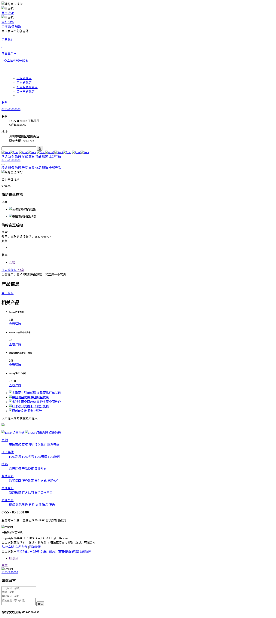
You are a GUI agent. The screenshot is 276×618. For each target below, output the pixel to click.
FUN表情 (41, 456)
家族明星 (28, 444)
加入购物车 (9, 270)
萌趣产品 (8, 500)
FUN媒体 (8, 452)
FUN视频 (28, 456)
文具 (32, 156)
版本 (5, 255)
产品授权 (28, 468)
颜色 (5, 241)
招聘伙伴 (53, 480)
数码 (18, 156)
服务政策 (28, 480)
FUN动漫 (15, 456)
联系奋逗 (53, 444)
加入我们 (41, 444)
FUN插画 (54, 456)
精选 (5, 156)
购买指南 (15, 480)
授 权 (5, 464)
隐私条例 (21, 547)
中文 (5, 565)
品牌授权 (15, 468)
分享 (20, 270)
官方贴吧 (28, 492)
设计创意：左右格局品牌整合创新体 (67, 551)
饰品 (38, 156)
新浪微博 (15, 492)
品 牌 (5, 440)
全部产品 (55, 156)
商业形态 (41, 468)
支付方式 (41, 480)
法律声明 (8, 547)
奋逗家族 (15, 444)
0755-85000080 (11, 109)
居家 (25, 156)
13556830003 (10, 572)
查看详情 (15, 324)
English (13, 558)
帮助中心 (8, 476)
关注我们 (8, 488)
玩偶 (11, 156)
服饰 (45, 156)
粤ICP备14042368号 (29, 551)
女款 (12, 262)
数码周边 (22, 504)
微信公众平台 (44, 492)
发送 (40, 604)
